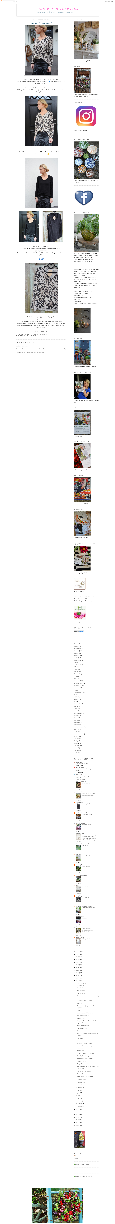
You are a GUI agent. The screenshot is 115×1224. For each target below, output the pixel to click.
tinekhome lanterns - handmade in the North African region (87, 930)
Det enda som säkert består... (85, 1043)
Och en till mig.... (82, 1073)
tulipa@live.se (93, 303)
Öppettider (84, 918)
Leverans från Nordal (87, 803)
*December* (80, 1038)
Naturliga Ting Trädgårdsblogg (84, 906)
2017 (77, 978)
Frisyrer (76, 671)
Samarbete (77, 724)
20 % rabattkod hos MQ (82, 763)
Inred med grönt (86, 855)
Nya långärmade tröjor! (41, 23)
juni (79, 1093)
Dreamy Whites (80, 833)
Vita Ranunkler (80, 916)
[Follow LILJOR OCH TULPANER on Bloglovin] (79, 631)
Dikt (75, 667)
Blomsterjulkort (81, 1018)
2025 (77, 957)
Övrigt (76, 752)
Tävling (76, 741)
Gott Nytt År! (80, 985)
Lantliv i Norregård (81, 813)
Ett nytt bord (85, 887)
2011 (77, 1120)
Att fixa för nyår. (81, 993)
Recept (76, 720)
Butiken (76, 655)
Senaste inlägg (20, 349)
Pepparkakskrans (86, 783)
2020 (77, 970)
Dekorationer (77, 664)
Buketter (76, 653)
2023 (77, 962)
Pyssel (75, 718)
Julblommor (80, 1041)
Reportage (77, 722)
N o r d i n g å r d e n (81, 875)
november (80, 1079)
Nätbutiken (33, 335)
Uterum (76, 743)
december (80, 983)
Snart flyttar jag (85, 897)
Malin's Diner (79, 792)
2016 (77, 980)
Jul (75, 690)
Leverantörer (77, 704)
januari (80, 1106)
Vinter (75, 748)
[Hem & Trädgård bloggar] (81, 1164)
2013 (77, 1114)
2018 (77, 975)
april (79, 1098)
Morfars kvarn (80, 767)
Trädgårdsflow (80, 896)
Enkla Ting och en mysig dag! (85, 1076)
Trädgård (76, 738)
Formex (76, 669)
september (81, 1085)
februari (80, 1103)
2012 (77, 1117)
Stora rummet (77, 734)
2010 (77, 1122)
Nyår (75, 711)
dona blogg (79, 854)
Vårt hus (76, 750)
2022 (77, 965)
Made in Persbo (80, 937)
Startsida (41, 349)
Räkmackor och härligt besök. (85, 1058)
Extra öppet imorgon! (83, 1025)
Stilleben (76, 731)
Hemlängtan (79, 802)
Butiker (76, 657)
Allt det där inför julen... (84, 1071)
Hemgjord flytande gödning (88, 907)
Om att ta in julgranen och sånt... (86, 1053)
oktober (80, 1082)
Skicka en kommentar (22, 346)
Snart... (79, 1010)
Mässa (76, 708)
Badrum (76, 644)
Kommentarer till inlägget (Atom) (35, 352)
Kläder (26, 335)
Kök (75, 701)
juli (79, 1090)
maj (79, 1095)
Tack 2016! (80, 988)
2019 (77, 973)
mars (79, 1101)
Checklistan (80, 1031)
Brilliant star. (81, 1050)
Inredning (76, 681)
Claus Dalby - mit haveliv (83, 844)
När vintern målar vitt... (83, 1015)
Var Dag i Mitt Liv (81, 781)
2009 (77, 1125)
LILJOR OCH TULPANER (57, 8)
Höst (75, 678)
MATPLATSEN (80, 762)
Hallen (76, 676)
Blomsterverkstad (81, 823)
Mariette (76, 1156)
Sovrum (76, 729)
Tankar (76, 736)
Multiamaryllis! (81, 1061)
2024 (77, 959)
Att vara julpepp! (82, 1028)
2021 (77, 967)
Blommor (76, 651)
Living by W (79, 774)
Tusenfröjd (79, 865)
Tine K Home (79, 927)
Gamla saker (77, 674)
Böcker (76, 662)
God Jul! (79, 1003)
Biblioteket (77, 648)
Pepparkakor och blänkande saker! (87, 1064)
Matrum (76, 706)
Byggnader (77, 660)
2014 (77, 1112)
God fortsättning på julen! (84, 1000)
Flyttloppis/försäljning (87, 938)
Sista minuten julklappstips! (85, 1013)
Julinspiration (78, 692)
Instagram (77, 687)
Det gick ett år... (81, 990)
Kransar (76, 699)
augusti (80, 1087)
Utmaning (76, 745)
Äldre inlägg (62, 349)
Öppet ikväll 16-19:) (87, 814)
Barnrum (76, 646)
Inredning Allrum (78, 683)
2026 (77, 954)
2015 (77, 1109)
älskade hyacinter (86, 866)
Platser (76, 715)
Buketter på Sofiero (86, 824)
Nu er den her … (86, 845)
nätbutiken (34, 248)
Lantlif (77, 885)
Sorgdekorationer (79, 727)
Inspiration (77, 685)
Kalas (75, 694)
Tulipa (76, 1158)
